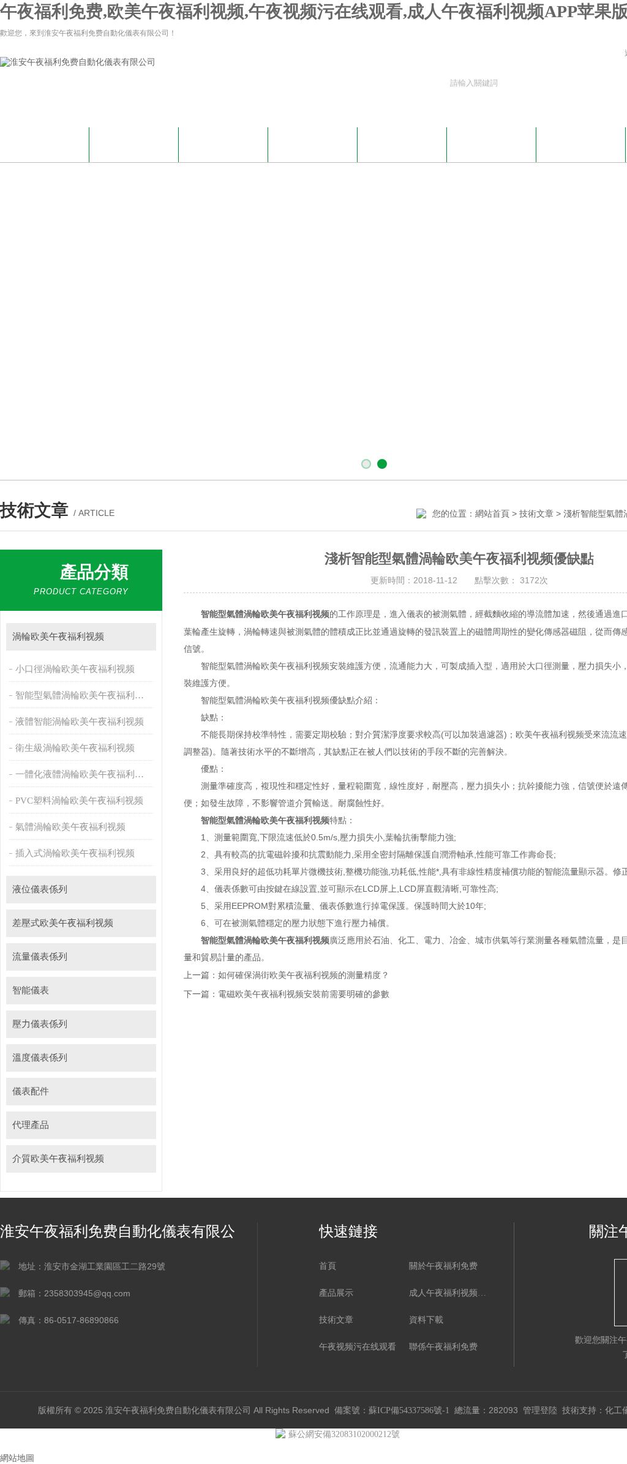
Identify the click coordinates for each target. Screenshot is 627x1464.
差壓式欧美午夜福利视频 (62, 923)
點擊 (141, 637)
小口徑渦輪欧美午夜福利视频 (75, 669)
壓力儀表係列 (39, 1024)
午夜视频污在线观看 (581, 143)
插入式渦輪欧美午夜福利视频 (75, 853)
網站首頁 (44, 143)
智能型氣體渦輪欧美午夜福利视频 (84, 695)
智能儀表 (30, 990)
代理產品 (30, 1125)
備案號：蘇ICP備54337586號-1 (391, 1410)
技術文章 (402, 143)
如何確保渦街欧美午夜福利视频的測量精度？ (303, 975)
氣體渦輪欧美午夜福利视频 (70, 827)
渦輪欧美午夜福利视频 (58, 636)
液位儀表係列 (39, 889)
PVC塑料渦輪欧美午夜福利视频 (79, 800)
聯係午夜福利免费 (443, 1346)
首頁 (327, 1266)
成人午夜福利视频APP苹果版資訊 (223, 150)
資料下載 (491, 143)
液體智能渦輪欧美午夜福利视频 (79, 721)
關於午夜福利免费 (134, 143)
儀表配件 (30, 1091)
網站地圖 (17, 1458)
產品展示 (312, 143)
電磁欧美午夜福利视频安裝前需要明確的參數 (303, 994)
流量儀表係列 (39, 957)
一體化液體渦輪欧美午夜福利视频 (84, 774)
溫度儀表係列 (39, 1058)
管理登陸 (540, 1410)
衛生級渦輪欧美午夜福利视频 (75, 748)
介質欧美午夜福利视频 (58, 1158)
